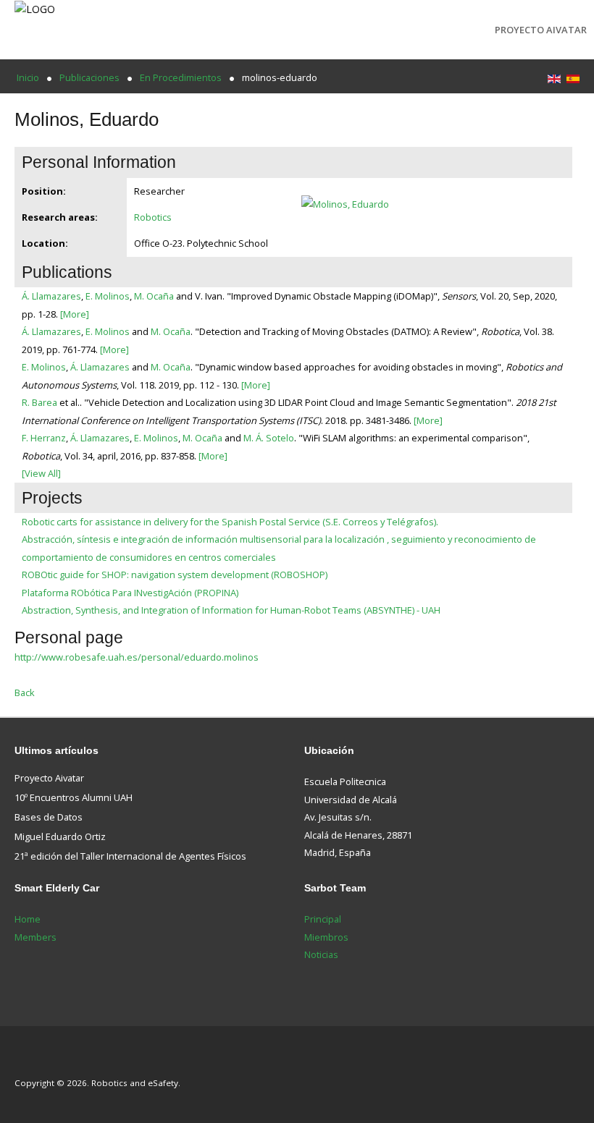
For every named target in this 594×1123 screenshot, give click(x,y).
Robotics (153, 217)
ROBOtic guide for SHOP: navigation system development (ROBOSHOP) (174, 574)
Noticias (321, 954)
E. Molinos (107, 295)
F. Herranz (44, 437)
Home (27, 918)
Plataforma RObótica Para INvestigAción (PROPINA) (130, 592)
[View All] (41, 473)
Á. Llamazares (51, 295)
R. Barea (39, 402)
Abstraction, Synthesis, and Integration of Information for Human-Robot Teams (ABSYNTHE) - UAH (231, 609)
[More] (74, 314)
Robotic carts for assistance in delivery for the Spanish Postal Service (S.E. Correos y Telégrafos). (230, 521)
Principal (322, 918)
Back (24, 692)
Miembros (326, 937)
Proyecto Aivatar (541, 29)
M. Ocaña (154, 295)
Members (35, 937)
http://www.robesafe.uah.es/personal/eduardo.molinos (136, 657)
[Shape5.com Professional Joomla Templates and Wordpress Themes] (45, 1061)
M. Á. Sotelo (268, 437)
